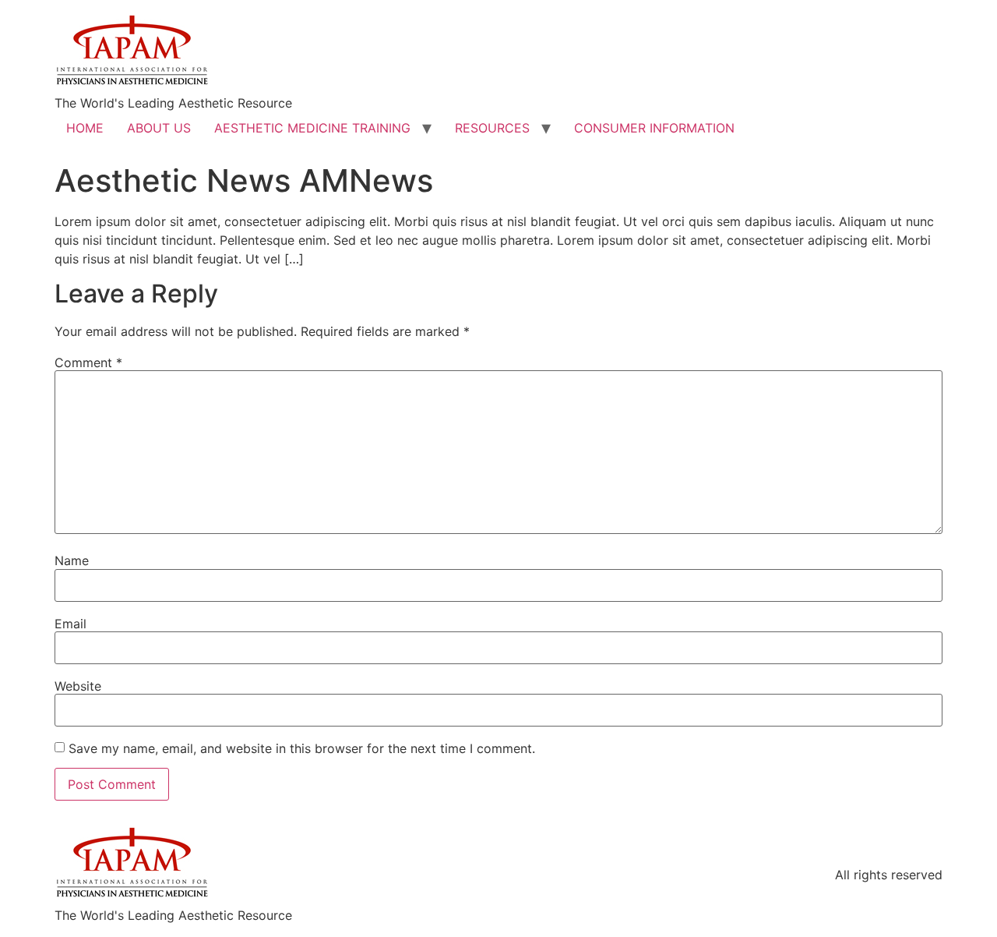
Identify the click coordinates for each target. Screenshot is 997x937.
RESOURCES (492, 128)
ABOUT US (159, 128)
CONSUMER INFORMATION (654, 128)
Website (78, 686)
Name (72, 560)
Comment (88, 362)
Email (70, 623)
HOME (85, 128)
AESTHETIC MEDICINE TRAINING (312, 128)
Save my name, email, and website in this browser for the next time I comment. (302, 748)
